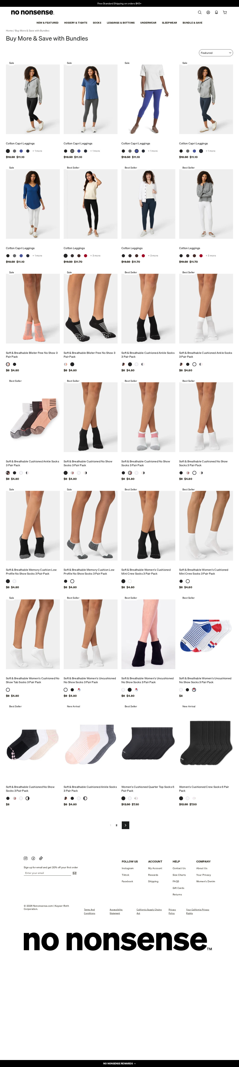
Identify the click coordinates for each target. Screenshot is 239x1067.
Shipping (153, 881)
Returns (177, 894)
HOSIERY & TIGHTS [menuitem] (75, 23)
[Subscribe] (73, 873)
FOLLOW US (130, 861)
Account (155, 861)
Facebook (127, 881)
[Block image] (25, 858)
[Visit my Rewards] (216, 13)
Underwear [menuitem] (148, 23)
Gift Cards (178, 888)
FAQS (176, 881)
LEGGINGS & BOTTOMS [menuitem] (121, 23)
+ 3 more (95, 255)
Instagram (128, 868)
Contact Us (179, 868)
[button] (119, 1063)
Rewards (153, 875)
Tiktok (125, 875)
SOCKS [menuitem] (97, 23)
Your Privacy (203, 875)
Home (9, 31)
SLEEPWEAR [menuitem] (169, 23)
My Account (155, 868)
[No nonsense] (33, 12)
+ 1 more (37, 151)
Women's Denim (205, 881)
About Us (201, 868)
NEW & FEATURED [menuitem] (48, 23)
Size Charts (179, 875)
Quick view (33, 136)
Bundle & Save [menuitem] (192, 23)
